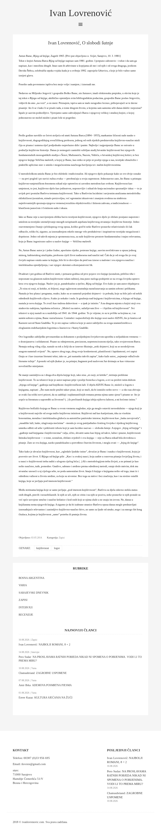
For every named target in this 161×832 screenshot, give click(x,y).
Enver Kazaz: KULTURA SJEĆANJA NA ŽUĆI (45, 697)
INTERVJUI (26, 607)
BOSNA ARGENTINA (31, 578)
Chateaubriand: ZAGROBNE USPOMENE (43, 673)
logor (57, 548)
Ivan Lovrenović (80, 13)
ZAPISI (23, 600)
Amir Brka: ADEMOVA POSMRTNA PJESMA (45, 685)
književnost (42, 548)
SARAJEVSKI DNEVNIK (33, 592)
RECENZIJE (26, 614)
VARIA (23, 585)
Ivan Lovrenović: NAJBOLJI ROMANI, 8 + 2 (44, 644)
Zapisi (62, 537)
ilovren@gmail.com (33, 764)
